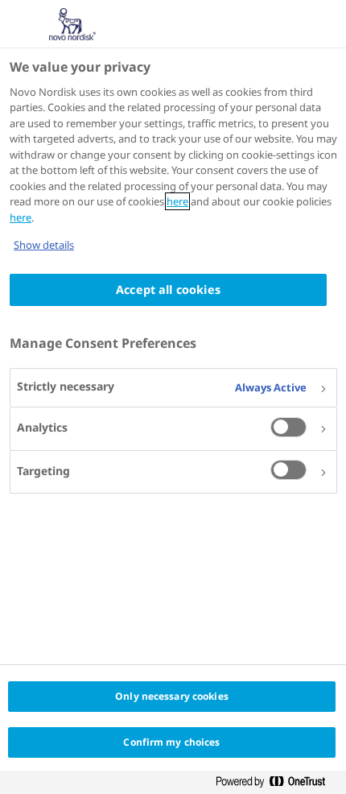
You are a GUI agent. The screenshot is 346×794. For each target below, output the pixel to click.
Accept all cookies (168, 289)
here (177, 201)
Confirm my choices (171, 742)
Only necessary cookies (172, 696)
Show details (44, 245)
